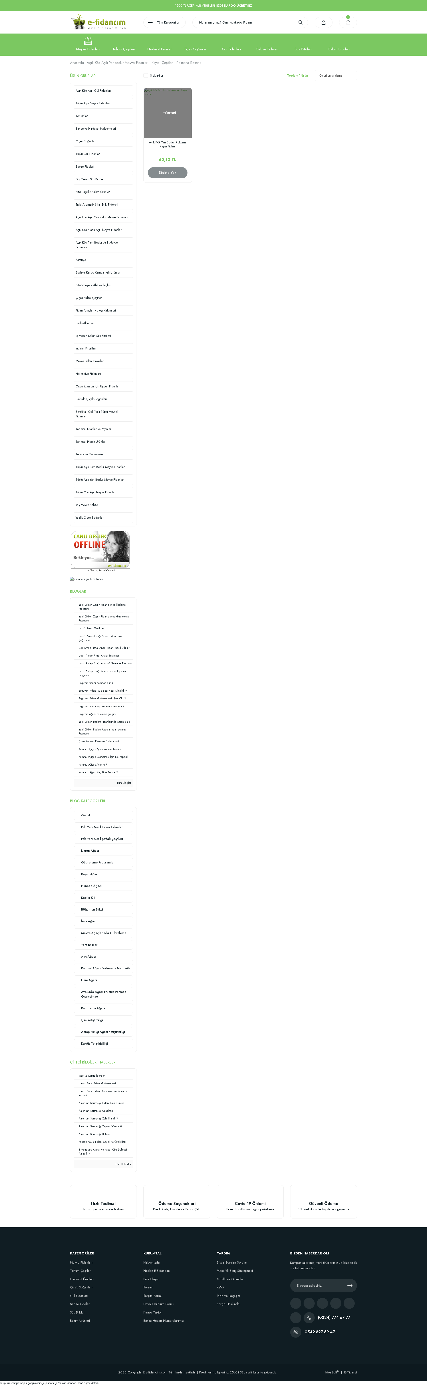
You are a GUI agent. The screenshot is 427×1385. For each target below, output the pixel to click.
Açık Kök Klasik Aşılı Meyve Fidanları (99, 230)
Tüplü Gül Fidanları (88, 154)
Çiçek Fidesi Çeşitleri (89, 298)
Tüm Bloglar (123, 783)
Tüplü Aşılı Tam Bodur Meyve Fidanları (100, 467)
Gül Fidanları (79, 1295)
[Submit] (350, 1285)
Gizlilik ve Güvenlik (230, 1279)
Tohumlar (82, 116)
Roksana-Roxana (188, 62)
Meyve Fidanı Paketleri (90, 361)
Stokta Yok (167, 172)
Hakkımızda (151, 1262)
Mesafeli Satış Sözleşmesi (235, 1270)
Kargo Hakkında (228, 1304)
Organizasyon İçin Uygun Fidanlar (98, 386)
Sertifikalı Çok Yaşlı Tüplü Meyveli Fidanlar (97, 414)
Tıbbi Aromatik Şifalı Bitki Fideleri (97, 204)
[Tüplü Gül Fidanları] (231, 45)
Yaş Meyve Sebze (87, 505)
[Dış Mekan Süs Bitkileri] (303, 45)
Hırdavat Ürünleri (82, 1279)
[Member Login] (323, 22)
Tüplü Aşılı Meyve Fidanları (93, 103)
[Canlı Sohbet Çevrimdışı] (100, 550)
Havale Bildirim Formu (158, 1304)
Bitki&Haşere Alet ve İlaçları (93, 285)
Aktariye (81, 260)
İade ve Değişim (228, 1295)
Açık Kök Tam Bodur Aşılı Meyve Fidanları (97, 244)
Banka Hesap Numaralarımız (163, 1320)
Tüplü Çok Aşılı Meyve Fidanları (96, 492)
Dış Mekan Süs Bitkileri (90, 179)
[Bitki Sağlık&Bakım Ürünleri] (339, 45)
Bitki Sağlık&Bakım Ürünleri (93, 192)
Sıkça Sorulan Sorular (232, 1262)
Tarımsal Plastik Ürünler (90, 441)
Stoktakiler (156, 75)
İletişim (148, 1287)
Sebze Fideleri (85, 166)
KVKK (220, 1287)
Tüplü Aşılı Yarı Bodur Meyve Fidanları (100, 479)
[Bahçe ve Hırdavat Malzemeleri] (160, 45)
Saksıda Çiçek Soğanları (91, 399)
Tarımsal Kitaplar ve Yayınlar (93, 429)
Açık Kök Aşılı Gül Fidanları (93, 90)
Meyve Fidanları (81, 1262)
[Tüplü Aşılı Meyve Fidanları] (88, 45)
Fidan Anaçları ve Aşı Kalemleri (96, 310)
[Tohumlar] (124, 45)
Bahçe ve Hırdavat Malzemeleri (96, 128)
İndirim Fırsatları (86, 348)
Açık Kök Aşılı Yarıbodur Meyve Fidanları (102, 217)
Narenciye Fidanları (88, 373)
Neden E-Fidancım (156, 1270)
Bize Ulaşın (151, 1279)
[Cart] (348, 22)
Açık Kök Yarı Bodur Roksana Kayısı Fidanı (167, 144)
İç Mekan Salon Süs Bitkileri (93, 335)
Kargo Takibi (152, 1312)
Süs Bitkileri (77, 1312)
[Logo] (98, 22)
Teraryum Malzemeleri (90, 454)
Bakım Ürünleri (80, 1320)
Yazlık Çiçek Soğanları (90, 517)
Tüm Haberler (122, 1164)
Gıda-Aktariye (84, 323)
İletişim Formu (152, 1295)
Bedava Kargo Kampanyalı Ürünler (98, 272)
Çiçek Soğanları (86, 141)
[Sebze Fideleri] (267, 45)
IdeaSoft (332, 1372)
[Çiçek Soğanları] (196, 45)
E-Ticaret (350, 1372)
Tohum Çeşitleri (80, 1270)
